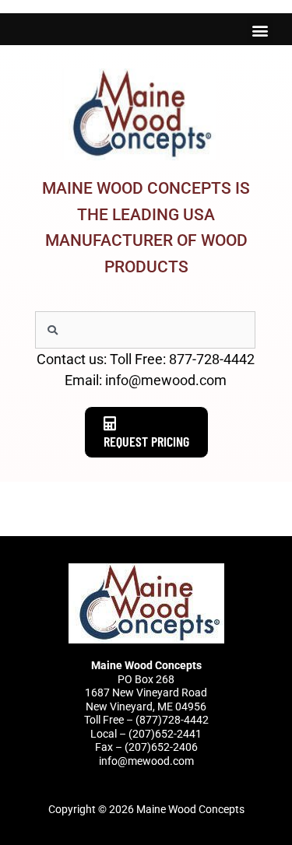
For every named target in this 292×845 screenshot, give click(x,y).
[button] (260, 30)
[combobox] (145, 330)
